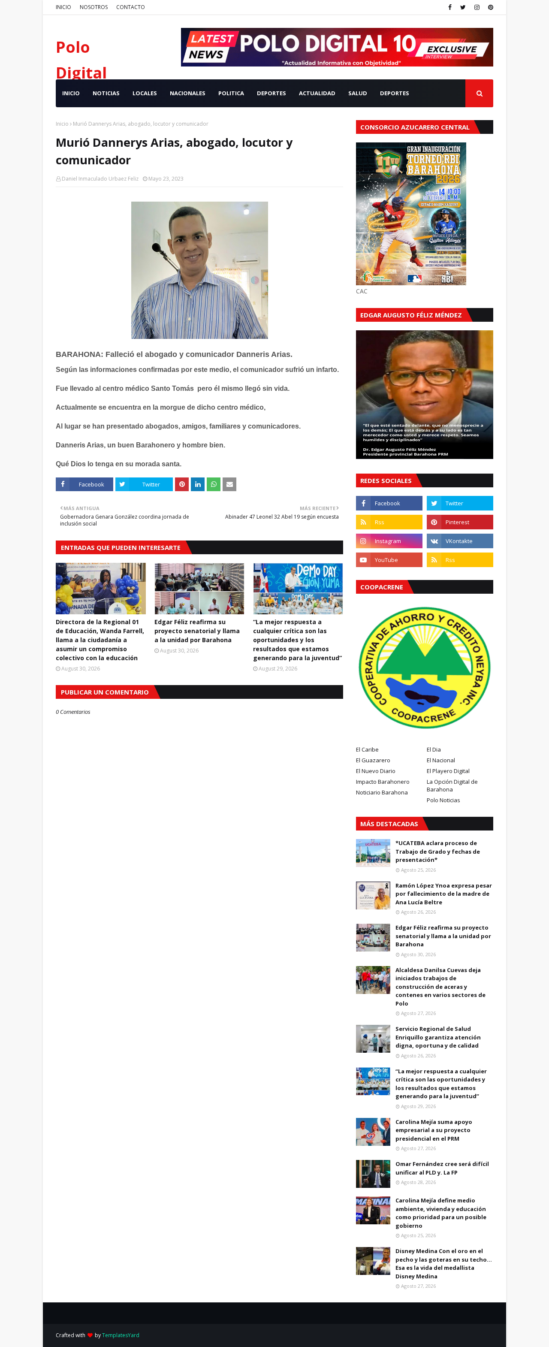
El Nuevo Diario (375, 771)
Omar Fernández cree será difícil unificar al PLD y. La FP (442, 1168)
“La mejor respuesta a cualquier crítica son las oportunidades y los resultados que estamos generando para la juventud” (297, 640)
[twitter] (463, 7)
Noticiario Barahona (382, 792)
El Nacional (441, 760)
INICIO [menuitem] (71, 93)
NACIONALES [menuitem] (187, 93)
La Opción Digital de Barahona (452, 785)
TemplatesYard (120, 1335)
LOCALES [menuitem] (145, 93)
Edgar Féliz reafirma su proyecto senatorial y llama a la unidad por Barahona (197, 631)
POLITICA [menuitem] (231, 93)
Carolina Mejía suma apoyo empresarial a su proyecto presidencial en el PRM (433, 1130)
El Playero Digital (448, 771)
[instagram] (477, 7)
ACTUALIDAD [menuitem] (317, 93)
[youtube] (389, 560)
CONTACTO (130, 7)
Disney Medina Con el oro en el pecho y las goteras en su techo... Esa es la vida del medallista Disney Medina (443, 1263)
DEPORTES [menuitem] (271, 93)
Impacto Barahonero (383, 781)
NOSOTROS (94, 7)
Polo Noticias (443, 800)
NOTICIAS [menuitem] (106, 93)
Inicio (62, 123)
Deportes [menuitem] (394, 93)
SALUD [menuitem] (357, 93)
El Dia (434, 749)
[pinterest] (489, 7)
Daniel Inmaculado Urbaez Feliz (100, 178)
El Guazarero (373, 760)
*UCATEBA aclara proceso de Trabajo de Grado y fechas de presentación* (437, 851)
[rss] (389, 522)
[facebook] (450, 7)
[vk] (460, 541)
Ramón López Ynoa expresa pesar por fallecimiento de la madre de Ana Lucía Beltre (443, 894)
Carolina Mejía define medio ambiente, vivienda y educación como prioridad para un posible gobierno (440, 1212)
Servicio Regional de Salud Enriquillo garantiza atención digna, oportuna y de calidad (438, 1037)
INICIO (63, 7)
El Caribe (367, 749)
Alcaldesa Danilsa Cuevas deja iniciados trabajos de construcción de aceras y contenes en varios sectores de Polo (440, 986)
